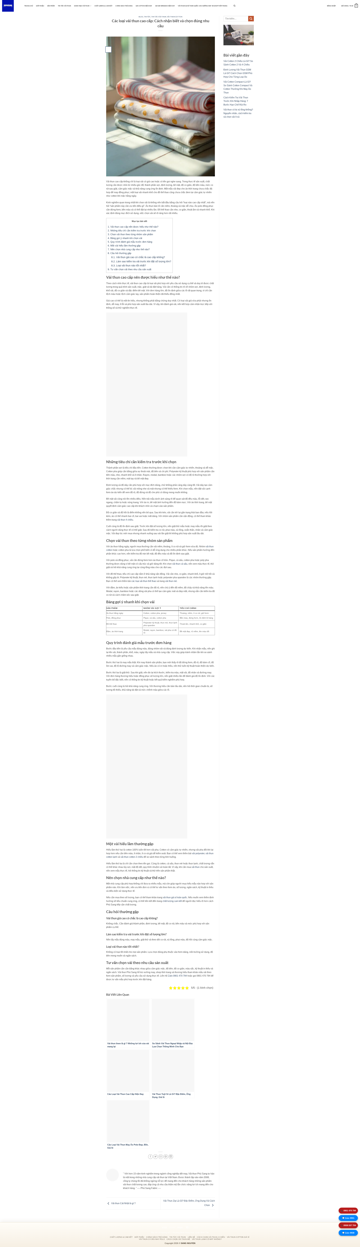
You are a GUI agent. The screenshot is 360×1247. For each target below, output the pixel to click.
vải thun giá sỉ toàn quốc (175, 897)
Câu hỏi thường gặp (119, 253)
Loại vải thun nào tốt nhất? (128, 265)
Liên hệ (191, 1237)
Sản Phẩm (51, 6)
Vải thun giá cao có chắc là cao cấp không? (138, 257)
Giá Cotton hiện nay (144, 6)
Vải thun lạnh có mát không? (207, 1239)
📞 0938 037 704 (348, 1225)
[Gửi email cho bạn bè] (160, 1156)
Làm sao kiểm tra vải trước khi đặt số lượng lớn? (141, 261)
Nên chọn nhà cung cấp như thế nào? (129, 249)
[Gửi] (251, 18)
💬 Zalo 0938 (348, 1233)
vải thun (196, 867)
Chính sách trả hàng (123, 6)
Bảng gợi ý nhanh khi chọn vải (125, 238)
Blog (141, 17)
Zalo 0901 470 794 (177, 976)
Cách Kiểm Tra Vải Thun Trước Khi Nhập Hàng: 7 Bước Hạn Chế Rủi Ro (235, 101)
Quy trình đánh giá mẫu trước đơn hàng (130, 242)
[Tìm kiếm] (234, 5)
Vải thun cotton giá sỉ (238, 1237)
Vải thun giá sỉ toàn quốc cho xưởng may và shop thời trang (202, 6)
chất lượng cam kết (172, 901)
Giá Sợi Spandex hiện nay (165, 6)
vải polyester (198, 853)
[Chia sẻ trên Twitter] (155, 1156)
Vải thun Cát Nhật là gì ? (123, 1203)
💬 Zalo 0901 (348, 1218)
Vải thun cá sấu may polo (152, 1239)
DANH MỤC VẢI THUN (81, 6)
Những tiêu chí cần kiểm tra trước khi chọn (132, 230)
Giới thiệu (40, 6)
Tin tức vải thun (64, 6)
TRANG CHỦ (28, 6)
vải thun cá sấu (179, 564)
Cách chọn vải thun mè (178, 1239)
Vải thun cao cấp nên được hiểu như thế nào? (133, 226)
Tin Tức (147, 17)
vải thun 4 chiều (125, 520)
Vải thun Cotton (174, 17)
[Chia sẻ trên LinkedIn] (170, 1156)
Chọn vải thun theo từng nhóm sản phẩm (130, 234)
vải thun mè (171, 581)
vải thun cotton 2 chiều (132, 857)
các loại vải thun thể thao (143, 581)
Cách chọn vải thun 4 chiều (211, 1237)
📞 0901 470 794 (348, 1210)
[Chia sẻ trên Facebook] (150, 1156)
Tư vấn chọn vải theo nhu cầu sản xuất (129, 269)
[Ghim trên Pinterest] (165, 1156)
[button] (331, 5)
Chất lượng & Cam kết (103, 6)
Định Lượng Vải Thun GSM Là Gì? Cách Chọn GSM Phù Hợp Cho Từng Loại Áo (237, 73)
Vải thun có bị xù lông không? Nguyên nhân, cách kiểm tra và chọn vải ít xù (238, 113)
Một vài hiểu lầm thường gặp (124, 245)
